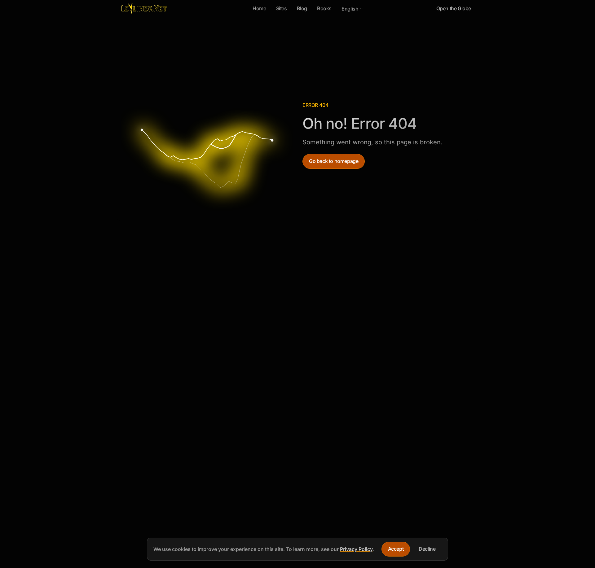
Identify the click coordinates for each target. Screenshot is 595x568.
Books (324, 8)
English (352, 10)
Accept (396, 549)
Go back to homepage (333, 161)
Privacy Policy (356, 549)
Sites (281, 8)
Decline (427, 549)
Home (259, 8)
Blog (302, 8)
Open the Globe (453, 8)
